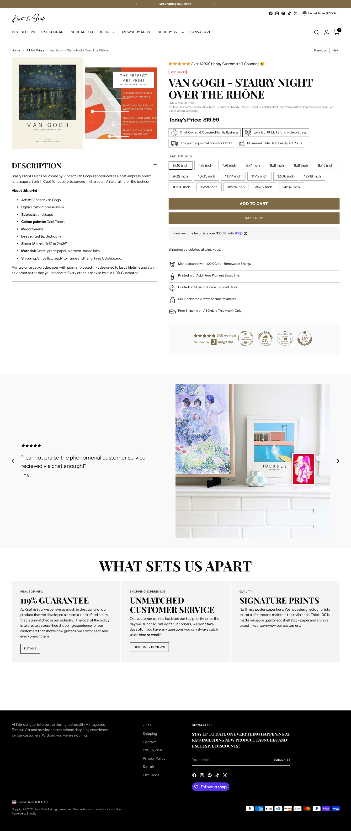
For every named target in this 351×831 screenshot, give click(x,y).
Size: (180, 156)
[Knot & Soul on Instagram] (277, 13)
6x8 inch (277, 165)
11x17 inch (259, 176)
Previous (320, 50)
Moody (235, 107)
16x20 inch (181, 187)
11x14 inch (233, 176)
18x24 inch (236, 187)
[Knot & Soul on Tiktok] (289, 13)
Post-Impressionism (284, 107)
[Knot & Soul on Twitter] (295, 13)
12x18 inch (312, 176)
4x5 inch (205, 165)
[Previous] (136, 4)
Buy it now (254, 218)
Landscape (223, 107)
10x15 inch (206, 176)
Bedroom (184, 107)
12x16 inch (285, 176)
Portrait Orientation (261, 107)
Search (148, 766)
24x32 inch (263, 187)
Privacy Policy (154, 758)
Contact (149, 742)
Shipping (176, 249)
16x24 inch (209, 187)
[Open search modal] (316, 32)
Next (335, 50)
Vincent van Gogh (186, 110)
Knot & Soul (41, 809)
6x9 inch (301, 165)
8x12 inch (325, 165)
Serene (324, 107)
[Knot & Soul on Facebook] (271, 13)
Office (244, 107)
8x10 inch (180, 165)
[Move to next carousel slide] (338, 461)
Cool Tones (209, 107)
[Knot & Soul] (28, 18)
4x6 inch (229, 165)
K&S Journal (152, 750)
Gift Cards (151, 775)
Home (16, 50)
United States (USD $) (322, 13)
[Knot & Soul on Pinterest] (283, 13)
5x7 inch (253, 165)
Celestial (196, 107)
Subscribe (281, 759)
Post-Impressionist (308, 107)
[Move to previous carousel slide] (13, 461)
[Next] (214, 4)
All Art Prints (35, 50)
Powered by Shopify (24, 813)
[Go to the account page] (326, 32)
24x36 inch (291, 187)
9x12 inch (180, 176)
